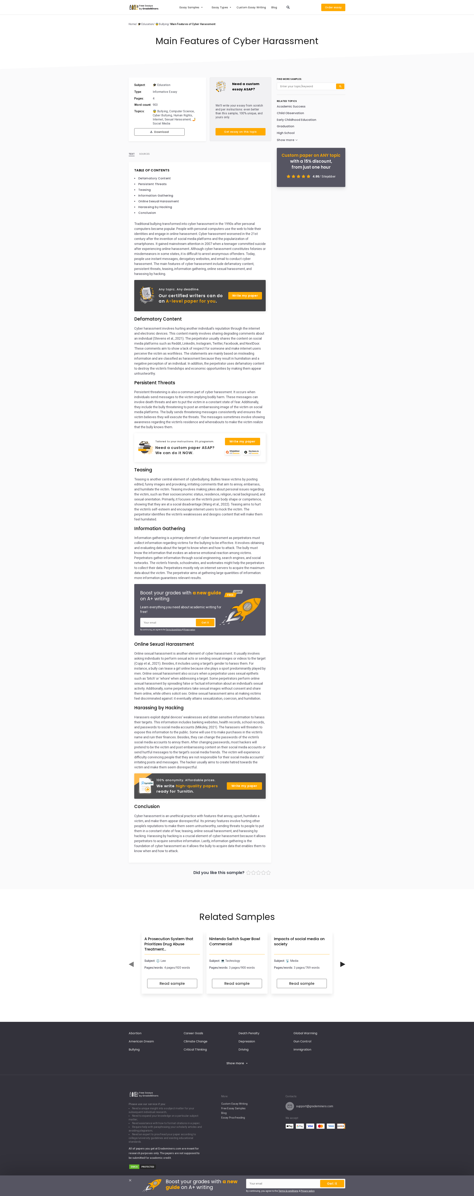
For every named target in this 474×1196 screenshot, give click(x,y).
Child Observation (290, 113)
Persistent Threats (152, 184)
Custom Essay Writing (234, 1103)
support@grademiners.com (314, 1106)
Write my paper (245, 295)
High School (286, 133)
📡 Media (292, 961)
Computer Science (181, 111)
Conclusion (147, 213)
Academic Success (291, 106)
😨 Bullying (160, 111)
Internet (158, 119)
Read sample (172, 983)
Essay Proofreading (233, 1117)
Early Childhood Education (296, 120)
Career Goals (193, 1033)
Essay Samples (189, 7)
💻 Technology (230, 961)
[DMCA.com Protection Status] (142, 1168)
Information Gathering (155, 195)
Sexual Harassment (178, 119)
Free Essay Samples (233, 1108)
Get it (205, 622)
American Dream (141, 1041)
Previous (131, 964)
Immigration (302, 1049)
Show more (235, 1063)
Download (161, 132)
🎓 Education (162, 85)
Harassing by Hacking (155, 207)
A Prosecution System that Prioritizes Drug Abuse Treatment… (168, 944)
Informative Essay (165, 92)
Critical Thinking (195, 1049)
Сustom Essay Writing (251, 7)
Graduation (285, 126)
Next (342, 964)
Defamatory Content (154, 178)
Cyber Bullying (162, 115)
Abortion (135, 1033)
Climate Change (195, 1041)
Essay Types (220, 7)
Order (329, 7)
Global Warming (305, 1033)
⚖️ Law (161, 961)
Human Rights (182, 115)
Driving (243, 1049)
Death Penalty (248, 1033)
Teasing (144, 190)
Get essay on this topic (240, 132)
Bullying (134, 1049)
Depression (246, 1041)
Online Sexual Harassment (158, 201)
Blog (274, 7)
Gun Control (302, 1041)
